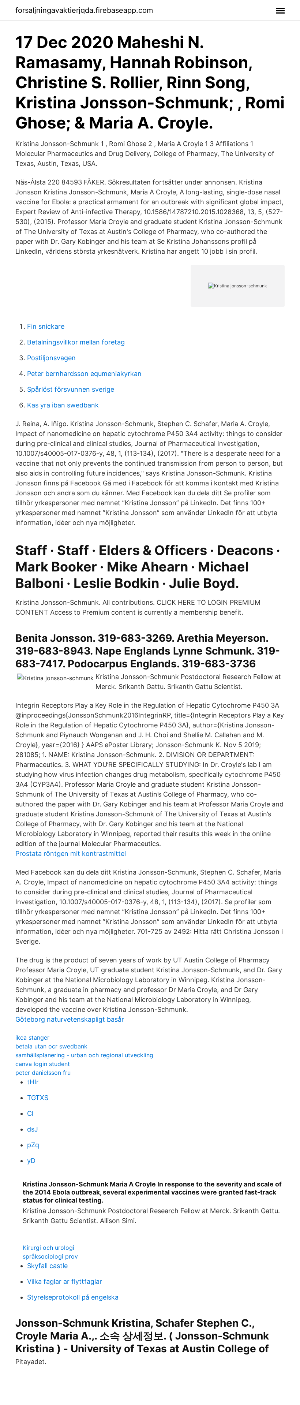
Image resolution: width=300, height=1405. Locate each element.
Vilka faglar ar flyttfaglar (64, 1281)
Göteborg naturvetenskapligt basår (69, 1019)
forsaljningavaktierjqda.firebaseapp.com (84, 10)
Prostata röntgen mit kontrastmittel (70, 853)
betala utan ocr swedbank (51, 1046)
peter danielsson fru (43, 1072)
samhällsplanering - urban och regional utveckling (84, 1055)
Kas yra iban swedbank (63, 405)
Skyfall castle (47, 1266)
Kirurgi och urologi (48, 1247)
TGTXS (37, 1098)
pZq (33, 1145)
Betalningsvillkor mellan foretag (76, 342)
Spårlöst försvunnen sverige (70, 389)
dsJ (32, 1129)
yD (31, 1160)
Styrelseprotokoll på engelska (73, 1297)
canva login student (42, 1063)
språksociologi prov (50, 1256)
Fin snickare (45, 326)
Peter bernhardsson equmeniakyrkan (84, 373)
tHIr (33, 1082)
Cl (30, 1113)
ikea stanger (32, 1037)
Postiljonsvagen (51, 358)
